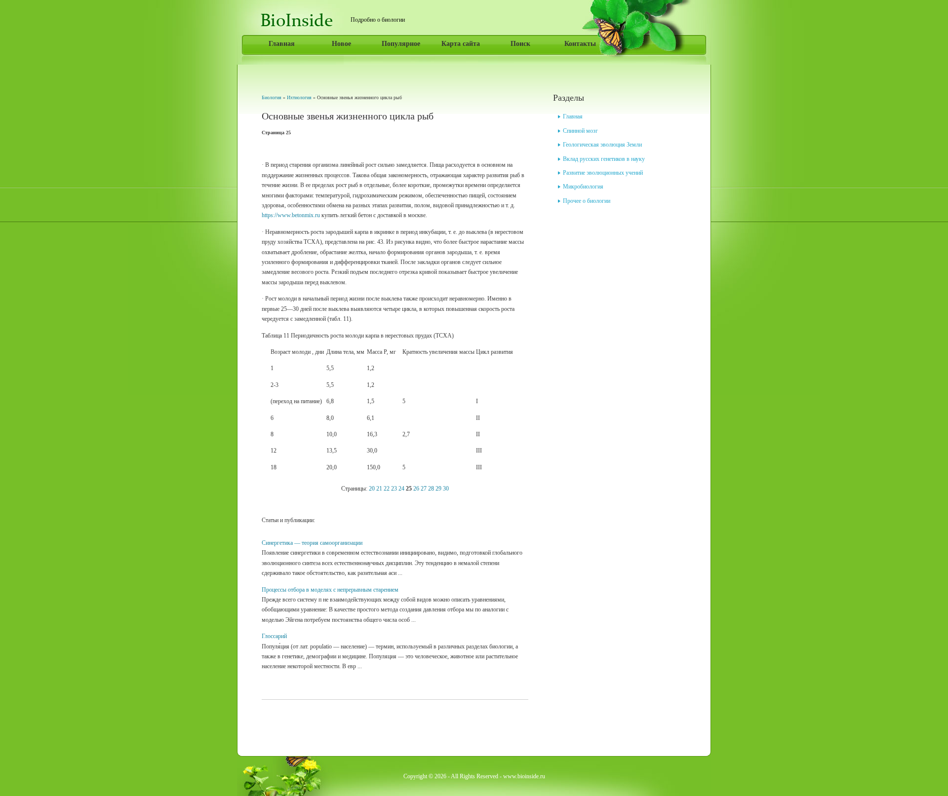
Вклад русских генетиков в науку (604, 158)
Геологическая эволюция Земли (602, 144)
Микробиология (583, 186)
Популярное (401, 43)
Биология (271, 97)
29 (438, 488)
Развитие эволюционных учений (603, 172)
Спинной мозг (580, 130)
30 (446, 488)
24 (401, 488)
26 (416, 488)
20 (372, 488)
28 (431, 488)
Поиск (520, 43)
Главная (282, 43)
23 (394, 488)
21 (379, 488)
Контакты (580, 43)
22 (387, 488)
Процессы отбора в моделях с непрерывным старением (330, 589)
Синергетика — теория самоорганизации (312, 542)
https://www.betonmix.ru (291, 215)
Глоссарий (274, 636)
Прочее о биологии (586, 200)
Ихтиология (299, 97)
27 (424, 488)
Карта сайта (460, 43)
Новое (341, 43)
